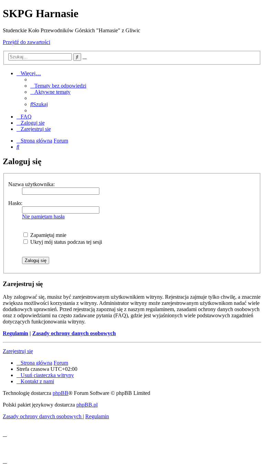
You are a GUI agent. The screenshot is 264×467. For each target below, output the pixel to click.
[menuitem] (58, 86)
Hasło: (15, 203)
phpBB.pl (87, 405)
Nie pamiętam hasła (43, 216)
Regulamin (15, 333)
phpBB (60, 393)
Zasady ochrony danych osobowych (74, 333)
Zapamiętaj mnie (47, 235)
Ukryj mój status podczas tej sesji (65, 242)
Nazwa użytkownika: (31, 184)
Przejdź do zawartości (26, 42)
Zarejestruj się (18, 351)
